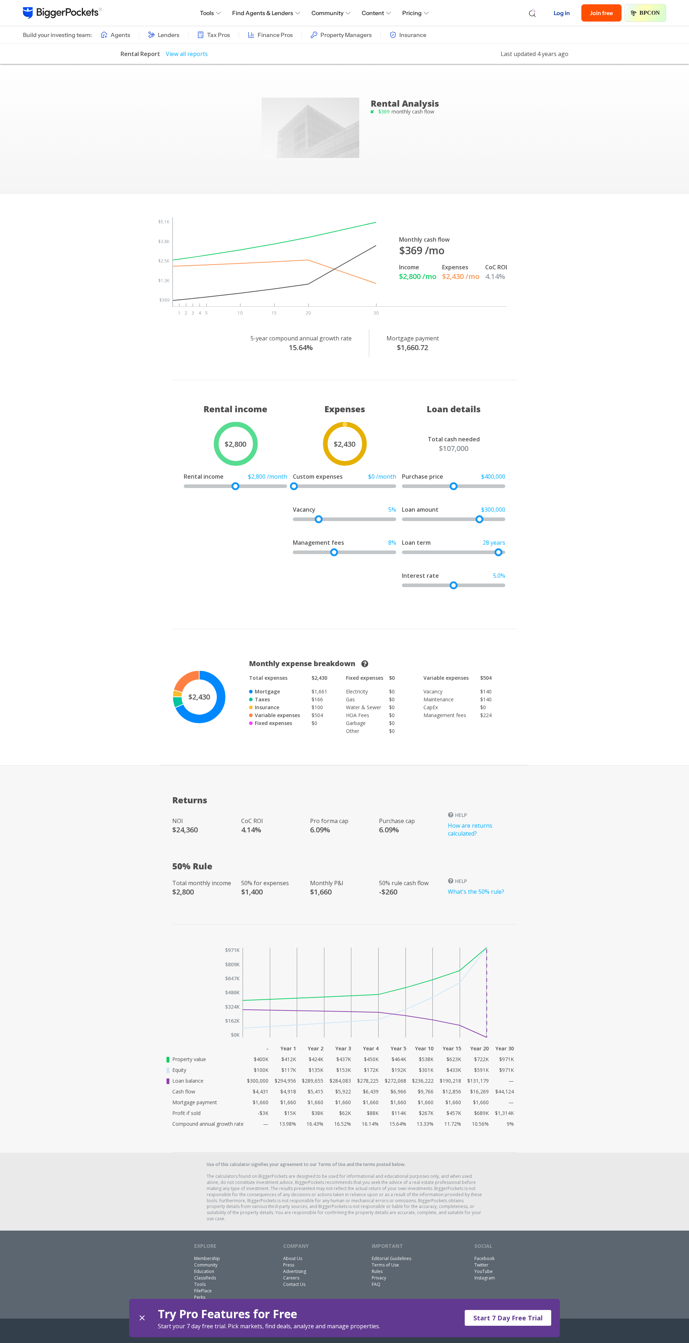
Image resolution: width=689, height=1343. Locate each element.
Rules (377, 1271)
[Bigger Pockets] (62, 13)
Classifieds (205, 1278)
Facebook (484, 1258)
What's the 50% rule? (476, 892)
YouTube (483, 1271)
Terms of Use (385, 1265)
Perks (199, 1297)
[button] (344, 1318)
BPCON (649, 13)
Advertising (294, 1271)
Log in (562, 13)
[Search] (532, 13)
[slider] (235, 486)
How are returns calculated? (470, 829)
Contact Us (294, 1284)
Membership (207, 1258)
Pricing (412, 13)
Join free (601, 13)
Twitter (481, 1265)
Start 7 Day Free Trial (508, 1318)
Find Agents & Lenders (262, 13)
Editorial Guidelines (391, 1258)
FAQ (376, 1284)
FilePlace (203, 1291)
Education (204, 1271)
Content (373, 13)
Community (327, 13)
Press (288, 1265)
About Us (292, 1258)
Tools (207, 13)
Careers (291, 1278)
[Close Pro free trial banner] (142, 1318)
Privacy (379, 1278)
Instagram (484, 1278)
